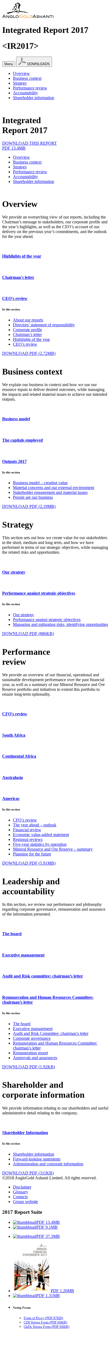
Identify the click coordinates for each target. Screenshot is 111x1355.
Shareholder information (33, 97)
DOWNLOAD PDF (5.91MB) (29, 863)
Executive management (33, 1028)
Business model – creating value (40, 482)
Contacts (20, 1196)
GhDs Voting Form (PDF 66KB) (46, 1327)
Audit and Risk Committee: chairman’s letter (50, 1033)
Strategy (20, 83)
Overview (21, 73)
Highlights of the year (31, 339)
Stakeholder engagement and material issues (50, 492)
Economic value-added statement (41, 834)
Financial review (27, 829)
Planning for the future (32, 854)
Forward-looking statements (36, 1159)
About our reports (28, 320)
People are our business (33, 497)
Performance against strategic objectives (47, 619)
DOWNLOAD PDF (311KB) (28, 1173)
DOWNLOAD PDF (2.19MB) (29, 506)
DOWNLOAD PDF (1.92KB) (28, 1067)
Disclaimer (22, 1187)
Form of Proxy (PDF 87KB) (43, 1318)
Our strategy (23, 614)
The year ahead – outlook (34, 825)
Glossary (20, 1192)
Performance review (30, 88)
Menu (8, 64)
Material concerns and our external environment (53, 487)
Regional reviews (28, 839)
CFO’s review (25, 820)
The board (21, 1023)
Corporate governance (32, 1038)
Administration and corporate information (48, 1164)
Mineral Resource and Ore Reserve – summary (53, 849)
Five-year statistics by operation (40, 844)
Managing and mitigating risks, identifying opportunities (60, 624)
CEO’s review (25, 344)
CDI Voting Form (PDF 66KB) (45, 1322)
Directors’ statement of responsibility (44, 325)
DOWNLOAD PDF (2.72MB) (29, 353)
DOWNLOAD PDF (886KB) (28, 633)
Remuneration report (30, 1053)
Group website (25, 1201)
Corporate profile (27, 329)
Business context (27, 78)
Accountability (25, 93)
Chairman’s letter (27, 334)
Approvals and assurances (35, 1057)
